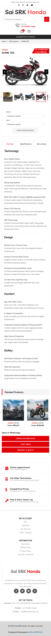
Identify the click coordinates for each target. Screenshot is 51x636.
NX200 (41, 423)
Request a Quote (26, 450)
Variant (8, 112)
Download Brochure (25, 438)
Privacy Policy (25, 551)
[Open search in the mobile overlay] (25, 19)
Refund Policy (25, 547)
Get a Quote (41, 144)
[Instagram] (34, 591)
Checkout (25, 525)
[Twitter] (22, 591)
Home (4, 41)
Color (8, 120)
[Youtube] (28, 591)
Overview (10, 144)
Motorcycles (14, 41)
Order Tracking (25, 532)
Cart (25, 522)
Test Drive (25, 444)
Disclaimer (25, 544)
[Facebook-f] (16, 591)
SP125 (16, 423)
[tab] (10, 143)
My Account (25, 529)
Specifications (26, 144)
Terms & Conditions (25, 554)
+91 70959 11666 (28, 26)
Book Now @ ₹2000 (25, 130)
